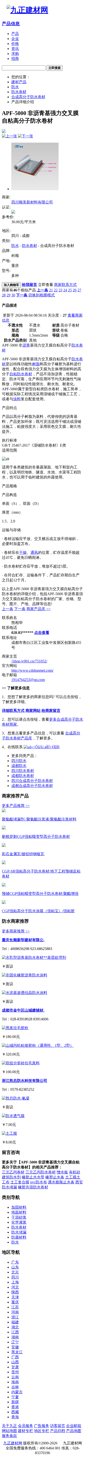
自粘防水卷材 (20, 374)
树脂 (36, 364)
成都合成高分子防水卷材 (32, 786)
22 (56, 290)
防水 (15, 87)
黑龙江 (17, 1352)
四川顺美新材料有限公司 (32, 202)
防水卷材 (18, 92)
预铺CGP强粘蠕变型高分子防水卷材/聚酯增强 (40, 894)
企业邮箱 (73, 1426)
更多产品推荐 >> (16, 806)
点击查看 (41, 633)
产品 (15, 34)
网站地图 (9, 1431)
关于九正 (9, 1426)
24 (65, 290)
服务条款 (9, 1436)
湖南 (15, 1337)
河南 (15, 1312)
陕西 (15, 1292)
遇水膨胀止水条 (61, 1182)
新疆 (15, 1402)
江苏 (15, 1307)
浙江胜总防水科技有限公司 (24, 1081)
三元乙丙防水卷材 (41, 1172)
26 (74, 290)
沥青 (26, 345)
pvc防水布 (38, 1182)
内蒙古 (17, 1392)
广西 (15, 1357)
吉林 (15, 1387)
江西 (15, 1332)
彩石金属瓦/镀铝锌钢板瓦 (23, 854)
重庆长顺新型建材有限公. (23, 940)
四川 (15, 1277)
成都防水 (18, 766)
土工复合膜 (19, 1182)
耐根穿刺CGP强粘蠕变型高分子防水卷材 (36, 837)
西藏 (15, 1412)
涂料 (17, 399)
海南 (15, 1382)
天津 (15, 1297)
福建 (15, 1322)
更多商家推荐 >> (16, 931)
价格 (15, 44)
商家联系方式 (65, 285)
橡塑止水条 (54, 1177)
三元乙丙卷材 (13, 1172)
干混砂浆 (18, 1217)
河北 (15, 1287)
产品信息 (11, 23)
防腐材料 (18, 1237)
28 (4, 295)
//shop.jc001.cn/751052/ (29, 661)
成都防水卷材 (22, 776)
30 (13, 295)
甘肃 (15, 1367)
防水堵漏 (18, 1232)
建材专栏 (25, 1431)
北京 (15, 1272)
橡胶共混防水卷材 (33, 1187)
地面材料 (18, 1212)
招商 (15, 59)
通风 (34, 552)
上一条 (7, 609)
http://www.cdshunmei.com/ (32, 670)
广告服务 (41, 1426)
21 (51, 290)
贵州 (15, 1372)
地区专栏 (41, 1431)
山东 (15, 1267)
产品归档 (57, 1431)
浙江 (15, 1317)
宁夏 (15, 1397)
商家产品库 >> (38, 609)
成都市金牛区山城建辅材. (23, 1010)
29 (8, 295)
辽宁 (15, 1342)
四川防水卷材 (22, 771)
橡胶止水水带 (33, 1177)
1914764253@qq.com (28, 680)
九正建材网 (12, 1443)
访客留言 (57, 1426)
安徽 (15, 1347)
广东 (15, 1262)
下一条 (20, 609)
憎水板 (62, 1172)
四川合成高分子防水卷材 (32, 781)
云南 (15, 1377)
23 (60, 290)
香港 (15, 1407)
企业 (15, 39)
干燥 (23, 552)
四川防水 (18, 761)
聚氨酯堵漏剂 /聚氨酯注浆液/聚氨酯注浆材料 (39, 819)
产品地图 (73, 1431)
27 (79, 290)
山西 (15, 1362)
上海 (15, 1282)
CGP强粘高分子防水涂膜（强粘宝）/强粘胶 (38, 911)
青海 (15, 1417)
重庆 (15, 1302)
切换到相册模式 (41, 295)
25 (70, 290)
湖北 (15, 1327)
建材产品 (18, 82)
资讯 (15, 49)
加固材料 (18, 1207)
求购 (15, 54)
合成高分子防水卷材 (28, 97)
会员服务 (25, 1426)
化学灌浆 (18, 1222)
